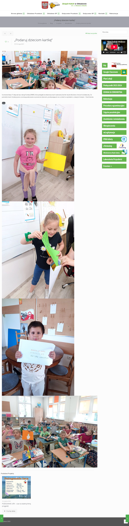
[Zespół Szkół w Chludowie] (64, 5)
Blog (51, 23)
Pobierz (3, 103)
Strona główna (42, 23)
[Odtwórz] (104, 52)
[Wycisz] (122, 52)
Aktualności (68, 23)
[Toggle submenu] (24, 14)
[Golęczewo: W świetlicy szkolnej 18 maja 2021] (127, 518)
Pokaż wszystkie (92, 33)
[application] (114, 47)
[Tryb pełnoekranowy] (125, 52)
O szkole (58, 23)
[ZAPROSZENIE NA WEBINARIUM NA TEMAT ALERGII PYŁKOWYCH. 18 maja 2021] (1, 518)
